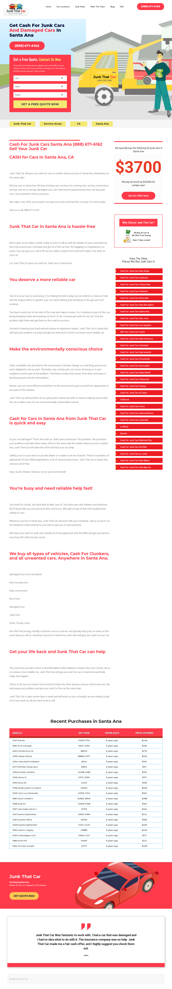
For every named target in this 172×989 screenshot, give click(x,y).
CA (78, 123)
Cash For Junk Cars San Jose (134, 318)
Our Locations (63, 6)
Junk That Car (22, 123)
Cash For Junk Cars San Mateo (135, 460)
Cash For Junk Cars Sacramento (135, 352)
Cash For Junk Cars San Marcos (135, 467)
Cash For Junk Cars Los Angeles (135, 325)
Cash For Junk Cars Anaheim (134, 277)
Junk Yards (80, 6)
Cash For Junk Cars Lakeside (134, 420)
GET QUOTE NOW (24, 895)
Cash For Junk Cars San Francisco (136, 339)
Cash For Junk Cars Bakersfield (135, 372)
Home (48, 6)
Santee (123, 433)
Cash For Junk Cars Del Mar (133, 447)
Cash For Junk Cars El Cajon (133, 393)
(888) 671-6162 (150, 6)
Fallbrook (124, 399)
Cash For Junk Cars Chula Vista (135, 284)
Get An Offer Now (138, 195)
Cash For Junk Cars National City (136, 440)
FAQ (122, 6)
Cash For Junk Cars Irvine (132, 406)
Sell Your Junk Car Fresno (132, 332)
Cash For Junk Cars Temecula (134, 379)
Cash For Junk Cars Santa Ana (134, 311)
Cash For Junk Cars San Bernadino (137, 305)
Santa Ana (102, 123)
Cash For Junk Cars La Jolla (133, 454)
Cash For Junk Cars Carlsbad (134, 345)
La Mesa (124, 426)
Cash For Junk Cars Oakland (133, 291)
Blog (112, 6)
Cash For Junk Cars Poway (133, 386)
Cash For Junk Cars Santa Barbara (136, 413)
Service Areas (53, 123)
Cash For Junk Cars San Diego (134, 271)
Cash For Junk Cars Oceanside (135, 359)
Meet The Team (97, 6)
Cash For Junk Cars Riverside (134, 298)
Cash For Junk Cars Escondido (134, 366)
